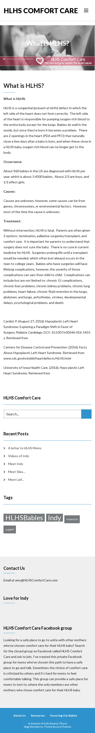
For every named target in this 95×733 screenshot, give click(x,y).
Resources (38, 715)
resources (72, 519)
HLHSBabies (24, 518)
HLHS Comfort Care (26, 10)
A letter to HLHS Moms (25, 448)
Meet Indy (15, 464)
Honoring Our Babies (63, 715)
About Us (19, 715)
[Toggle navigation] (86, 10)
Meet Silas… (16, 472)
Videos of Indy (18, 456)
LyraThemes (63, 726)
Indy (54, 518)
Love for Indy (16, 598)
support (9, 529)
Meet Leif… (16, 479)
